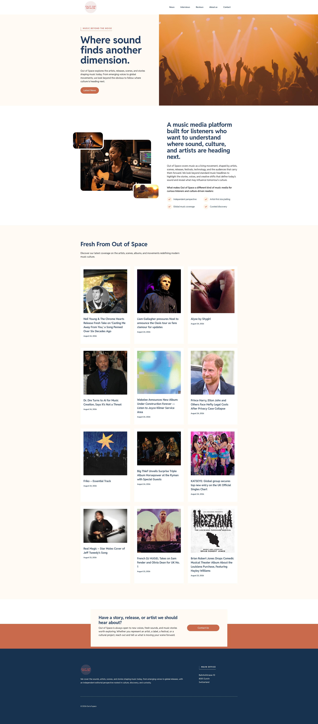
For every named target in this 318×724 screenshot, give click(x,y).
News (171, 7)
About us (213, 7)
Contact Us (203, 627)
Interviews (185, 7)
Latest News (89, 90)
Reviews (199, 7)
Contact (227, 7)
